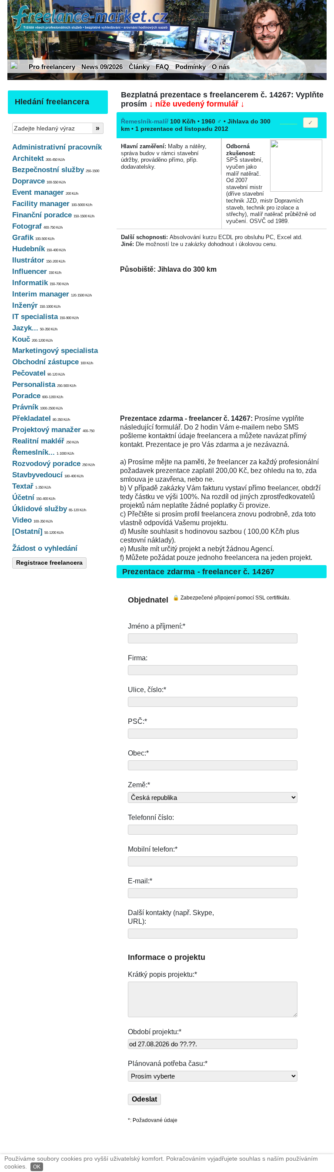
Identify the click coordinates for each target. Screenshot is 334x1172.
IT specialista (45, 317)
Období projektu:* (154, 1031)
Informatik (40, 283)
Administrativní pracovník (57, 147)
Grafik (33, 237)
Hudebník (39, 249)
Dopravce (39, 181)
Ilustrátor (38, 260)
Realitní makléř (45, 441)
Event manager (45, 192)
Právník (37, 407)
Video (32, 520)
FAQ (162, 66)
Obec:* (139, 753)
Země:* (139, 785)
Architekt (38, 158)
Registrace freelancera (49, 562)
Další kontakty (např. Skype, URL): (171, 917)
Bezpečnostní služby (55, 170)
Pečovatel (38, 373)
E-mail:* (141, 881)
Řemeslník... (43, 452)
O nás (221, 66)
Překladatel (41, 418)
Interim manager (52, 294)
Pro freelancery (52, 66)
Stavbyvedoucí (48, 475)
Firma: (138, 658)
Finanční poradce (53, 215)
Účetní (33, 497)
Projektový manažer (53, 430)
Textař (31, 486)
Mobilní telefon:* (153, 849)
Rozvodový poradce (53, 463)
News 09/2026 (102, 66)
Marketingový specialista (55, 350)
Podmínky (190, 66)
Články (139, 66)
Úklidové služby (49, 509)
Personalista (44, 384)
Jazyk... (34, 328)
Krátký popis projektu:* (163, 974)
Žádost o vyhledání (44, 548)
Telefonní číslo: (152, 817)
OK (37, 1167)
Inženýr (36, 305)
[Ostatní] (37, 531)
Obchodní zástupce (52, 362)
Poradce (37, 396)
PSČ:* (138, 721)
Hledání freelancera (52, 101)
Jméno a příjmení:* (157, 626)
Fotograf (37, 226)
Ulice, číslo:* (148, 689)
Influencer (36, 271)
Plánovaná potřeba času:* (167, 1063)
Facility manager (52, 204)
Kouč (32, 339)
